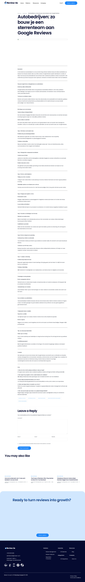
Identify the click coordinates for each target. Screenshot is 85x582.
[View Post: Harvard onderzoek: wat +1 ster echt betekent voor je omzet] (16, 467)
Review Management (23, 401)
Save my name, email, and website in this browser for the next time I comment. (35, 443)
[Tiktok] (22, 565)
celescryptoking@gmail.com (11, 481)
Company (43, 3)
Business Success (22, 398)
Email (36, 436)
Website (53, 436)
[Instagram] (18, 565)
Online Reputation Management (54, 398)
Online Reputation (41, 398)
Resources (36, 3)
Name (19, 436)
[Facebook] (9, 565)
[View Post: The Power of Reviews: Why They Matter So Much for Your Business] (42, 467)
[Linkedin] (5, 565)
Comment (20, 418)
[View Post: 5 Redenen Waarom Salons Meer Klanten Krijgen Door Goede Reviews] (68, 467)
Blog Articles (8, 476)
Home (22, 3)
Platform (28, 3)
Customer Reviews (32, 398)
